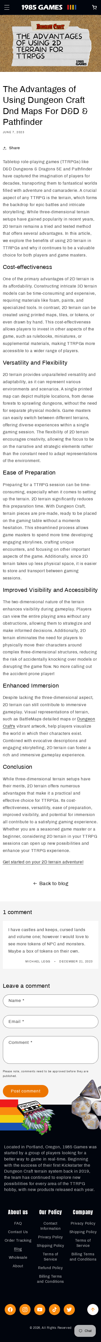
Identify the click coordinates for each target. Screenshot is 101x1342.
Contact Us (18, 1232)
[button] (7, 7)
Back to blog (54, 883)
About (18, 1266)
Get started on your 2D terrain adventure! (43, 862)
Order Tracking (18, 1240)
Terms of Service (50, 1256)
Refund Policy (50, 1268)
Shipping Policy (50, 1246)
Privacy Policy (50, 1237)
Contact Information (50, 1226)
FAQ (18, 1223)
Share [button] (14, 148)
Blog (18, 1249)
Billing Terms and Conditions (50, 1279)
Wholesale (18, 1258)
